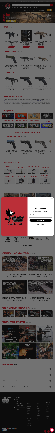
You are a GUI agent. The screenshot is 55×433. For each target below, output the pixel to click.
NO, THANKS (40, 224)
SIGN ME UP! (41, 220)
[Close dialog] (52, 198)
